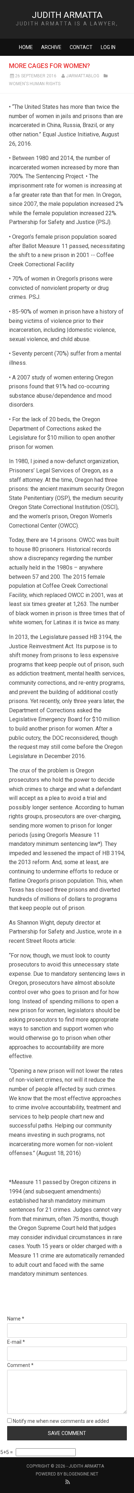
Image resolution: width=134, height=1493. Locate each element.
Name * (15, 1319)
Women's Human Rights (34, 83)
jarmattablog (82, 75)
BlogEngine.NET (81, 1474)
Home (26, 47)
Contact (81, 47)
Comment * (20, 1365)
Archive (51, 47)
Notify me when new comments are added (60, 1421)
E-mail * (16, 1342)
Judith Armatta (67, 15)
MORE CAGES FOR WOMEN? (49, 65)
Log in (108, 47)
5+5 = (7, 1452)
